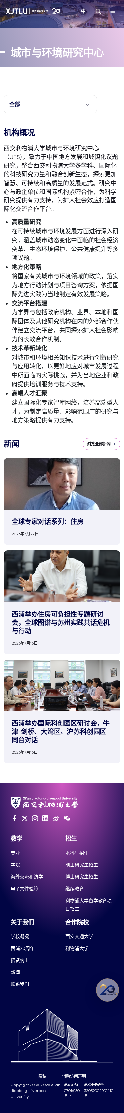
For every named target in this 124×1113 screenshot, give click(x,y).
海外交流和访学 (27, 876)
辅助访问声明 (74, 1076)
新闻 (15, 972)
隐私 (42, 1076)
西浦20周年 (23, 948)
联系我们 (20, 984)
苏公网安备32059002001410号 (98, 1091)
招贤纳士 (20, 960)
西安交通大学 (79, 936)
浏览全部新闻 (99, 444)
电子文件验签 (24, 888)
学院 (15, 864)
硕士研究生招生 (81, 864)
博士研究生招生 (81, 876)
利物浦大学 (77, 948)
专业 (15, 853)
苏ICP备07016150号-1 (72, 1091)
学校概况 (20, 936)
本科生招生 (77, 853)
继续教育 (74, 888)
